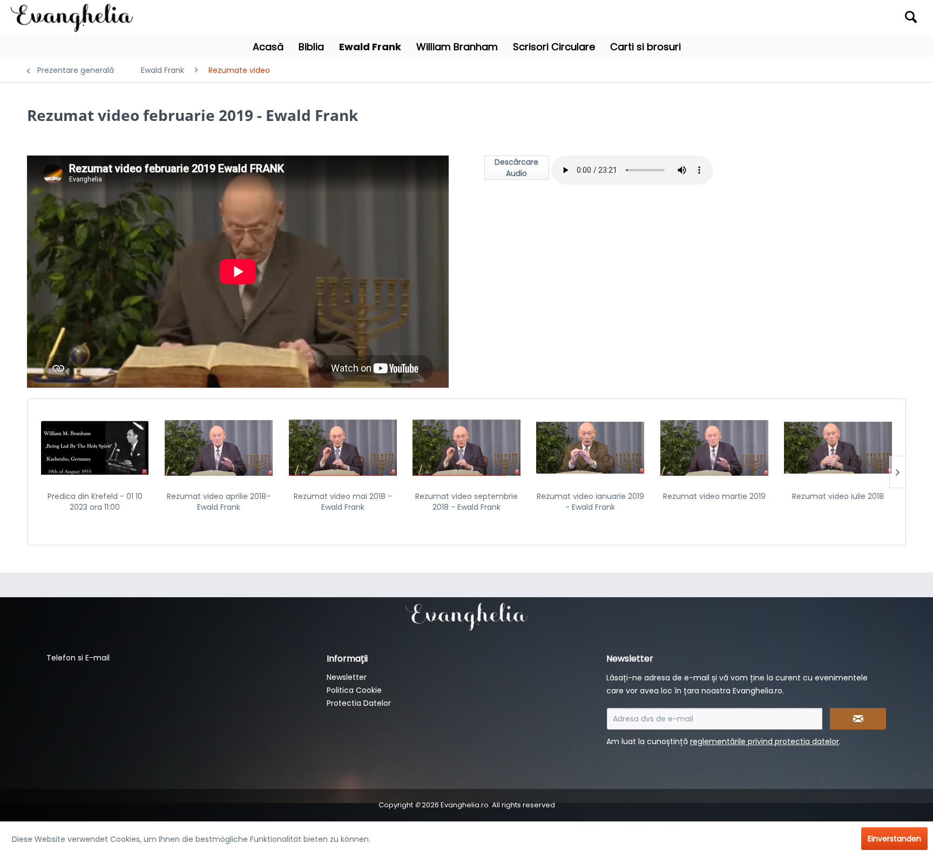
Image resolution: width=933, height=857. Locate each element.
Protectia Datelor (359, 703)
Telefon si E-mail (78, 657)
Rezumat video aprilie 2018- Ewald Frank (219, 501)
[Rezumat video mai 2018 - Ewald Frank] (342, 447)
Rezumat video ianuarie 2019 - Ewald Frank (590, 501)
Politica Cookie (354, 690)
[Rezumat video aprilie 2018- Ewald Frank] (218, 447)
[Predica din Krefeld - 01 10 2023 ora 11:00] (94, 447)
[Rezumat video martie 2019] (714, 447)
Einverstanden (894, 838)
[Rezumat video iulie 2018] (838, 447)
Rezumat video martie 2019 (714, 496)
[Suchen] (911, 17)
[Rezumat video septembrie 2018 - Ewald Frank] (466, 447)
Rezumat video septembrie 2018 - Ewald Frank (466, 501)
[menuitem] (810, 17)
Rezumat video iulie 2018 (838, 496)
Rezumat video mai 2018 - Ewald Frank (343, 501)
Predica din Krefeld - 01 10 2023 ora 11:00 (95, 501)
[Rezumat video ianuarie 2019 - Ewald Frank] (590, 447)
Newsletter (347, 677)
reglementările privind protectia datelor (764, 741)
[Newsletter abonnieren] (858, 719)
